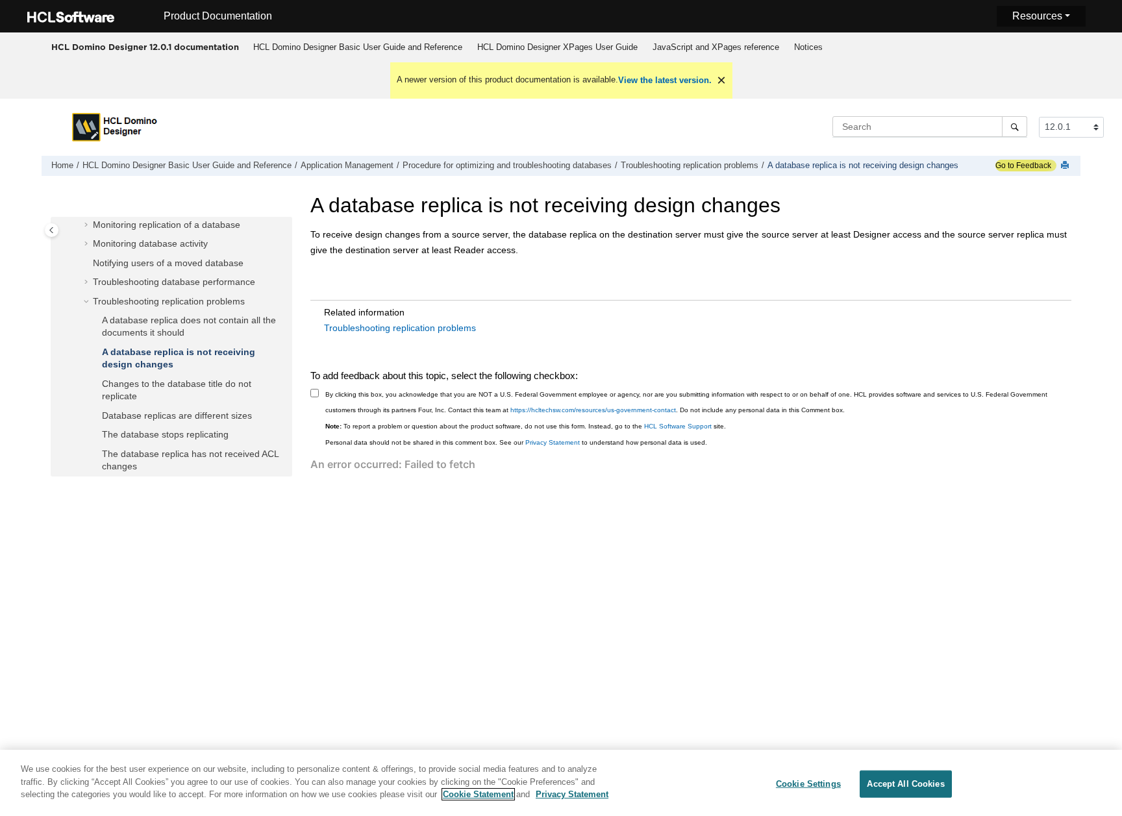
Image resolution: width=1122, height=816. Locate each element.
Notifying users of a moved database (168, 263)
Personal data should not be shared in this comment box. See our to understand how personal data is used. (516, 442)
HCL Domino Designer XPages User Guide (557, 47)
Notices (808, 47)
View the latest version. (665, 80)
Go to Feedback (1023, 165)
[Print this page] (1066, 165)
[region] (561, 783)
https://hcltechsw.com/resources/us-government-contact (593, 410)
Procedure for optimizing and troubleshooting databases (507, 165)
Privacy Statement (552, 442)
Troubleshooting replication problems (689, 165)
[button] (87, 225)
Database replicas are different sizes (177, 415)
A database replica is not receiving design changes (862, 165)
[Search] (1014, 126)
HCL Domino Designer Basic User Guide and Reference (357, 47)
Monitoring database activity (150, 243)
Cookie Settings (808, 784)
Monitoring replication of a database (166, 224)
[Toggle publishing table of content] (51, 230)
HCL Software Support (678, 426)
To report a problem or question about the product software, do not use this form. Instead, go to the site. (525, 426)
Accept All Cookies (905, 784)
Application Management (347, 165)
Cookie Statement (478, 794)
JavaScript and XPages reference (716, 47)
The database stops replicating (165, 434)
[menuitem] (357, 47)
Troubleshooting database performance (174, 282)
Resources (1037, 15)
